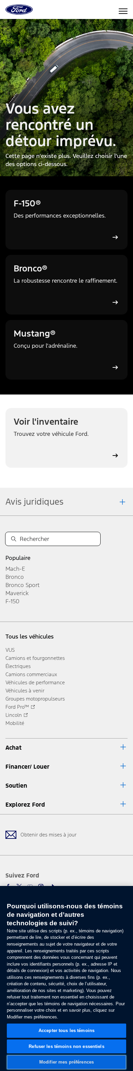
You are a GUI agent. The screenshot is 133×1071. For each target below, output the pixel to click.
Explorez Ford (25, 804)
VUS (10, 650)
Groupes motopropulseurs (35, 698)
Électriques (18, 666)
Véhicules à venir (24, 690)
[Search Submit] (13, 539)
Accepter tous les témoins (66, 1030)
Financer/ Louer (27, 766)
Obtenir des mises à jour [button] (48, 834)
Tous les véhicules (29, 636)
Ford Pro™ (17, 707)
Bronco (14, 577)
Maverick (17, 593)
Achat (13, 747)
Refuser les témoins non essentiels (66, 1046)
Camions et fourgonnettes (35, 658)
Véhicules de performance (35, 682)
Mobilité (14, 723)
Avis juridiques (34, 501)
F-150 (12, 601)
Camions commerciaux (31, 674)
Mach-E (15, 568)
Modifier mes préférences (66, 1062)
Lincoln (13, 715)
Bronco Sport (22, 585)
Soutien (16, 785)
